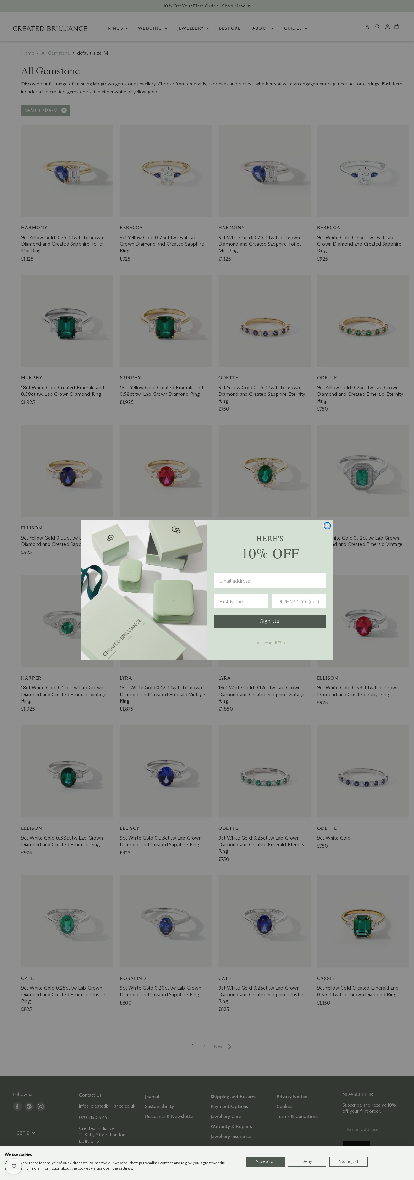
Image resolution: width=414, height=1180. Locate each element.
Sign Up (270, 621)
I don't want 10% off (270, 642)
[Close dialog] (327, 525)
